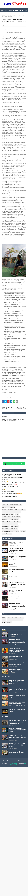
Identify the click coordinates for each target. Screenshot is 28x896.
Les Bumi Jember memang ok (11, 496)
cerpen (3, 620)
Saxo (23, 760)
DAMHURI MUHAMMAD (20, 509)
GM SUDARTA (5, 519)
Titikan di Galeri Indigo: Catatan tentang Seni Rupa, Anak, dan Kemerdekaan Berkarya (17, 752)
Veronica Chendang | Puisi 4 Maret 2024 (16, 591)
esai (22, 620)
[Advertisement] (14, 831)
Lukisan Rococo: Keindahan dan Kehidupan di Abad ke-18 (17, 570)
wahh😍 (6, 481)
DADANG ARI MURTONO (7, 509)
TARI (18, 620)
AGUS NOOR (5, 505)
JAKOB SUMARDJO (13, 524)
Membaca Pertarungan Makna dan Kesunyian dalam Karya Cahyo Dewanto (17, 729)
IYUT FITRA (4, 524)
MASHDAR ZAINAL (14, 529)
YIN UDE (17, 531)
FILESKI (16, 514)
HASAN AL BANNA (14, 519)
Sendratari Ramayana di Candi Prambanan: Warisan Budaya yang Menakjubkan (17, 682)
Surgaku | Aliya (13, 576)
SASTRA (4, 617)
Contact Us (14, 760)
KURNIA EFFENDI (5, 526)
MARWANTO (5, 529)
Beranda (3, 15)
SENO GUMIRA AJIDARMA (7, 531)
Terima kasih (7, 495)
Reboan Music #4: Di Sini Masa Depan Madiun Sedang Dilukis (16, 633)
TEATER (13, 620)
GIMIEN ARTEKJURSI (16, 517)
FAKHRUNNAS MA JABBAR (8, 514)
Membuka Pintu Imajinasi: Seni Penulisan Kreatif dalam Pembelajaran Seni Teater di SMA (17, 703)
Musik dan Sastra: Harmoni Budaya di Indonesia (16, 670)
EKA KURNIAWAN (16, 512)
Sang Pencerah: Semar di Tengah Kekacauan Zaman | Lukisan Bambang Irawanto (17, 722)
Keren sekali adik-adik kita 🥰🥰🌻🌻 (13, 493)
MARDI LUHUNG (14, 526)
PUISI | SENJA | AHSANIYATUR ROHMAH (16, 563)
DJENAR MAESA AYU (6, 512)
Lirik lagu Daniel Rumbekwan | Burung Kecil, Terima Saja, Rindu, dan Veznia (17, 584)
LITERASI (21, 617)
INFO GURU (14, 617)
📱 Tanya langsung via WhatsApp (14, 464)
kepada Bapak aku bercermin (11, 486)
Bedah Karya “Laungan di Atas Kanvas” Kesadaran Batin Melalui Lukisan (17, 737)
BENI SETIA (4, 507)
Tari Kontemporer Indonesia (16, 597)
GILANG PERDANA (6, 517)
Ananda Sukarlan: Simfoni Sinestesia (15, 657)
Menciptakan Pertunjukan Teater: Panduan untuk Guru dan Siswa (17, 689)
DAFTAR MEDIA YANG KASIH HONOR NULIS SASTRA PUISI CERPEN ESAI (16, 550)
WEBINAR (9, 622)
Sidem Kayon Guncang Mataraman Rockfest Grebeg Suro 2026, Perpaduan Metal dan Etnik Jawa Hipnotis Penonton (17, 606)
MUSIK (9, 617)
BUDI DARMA (12, 507)
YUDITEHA (23, 531)
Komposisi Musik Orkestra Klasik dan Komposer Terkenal (17, 663)
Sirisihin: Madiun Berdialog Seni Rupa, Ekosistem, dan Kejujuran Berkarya (17, 745)
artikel (3, 622)
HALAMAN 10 (9, 15)
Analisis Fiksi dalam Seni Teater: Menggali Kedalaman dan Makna (17, 696)
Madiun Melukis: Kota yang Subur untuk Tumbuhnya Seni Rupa (17, 557)
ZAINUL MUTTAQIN (6, 533)
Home (4, 760)
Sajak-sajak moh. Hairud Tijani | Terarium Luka (17, 542)
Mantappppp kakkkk (9, 491)
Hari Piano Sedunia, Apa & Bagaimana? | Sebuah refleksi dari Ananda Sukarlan (16, 650)
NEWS (8, 620)
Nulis (19, 760)
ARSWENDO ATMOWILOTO (16, 505)
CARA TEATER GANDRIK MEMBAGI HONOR (17, 710)
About (8, 760)
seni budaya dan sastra (14, 10)
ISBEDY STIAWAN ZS (16, 521)
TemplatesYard (13, 763)
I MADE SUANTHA (6, 521)
